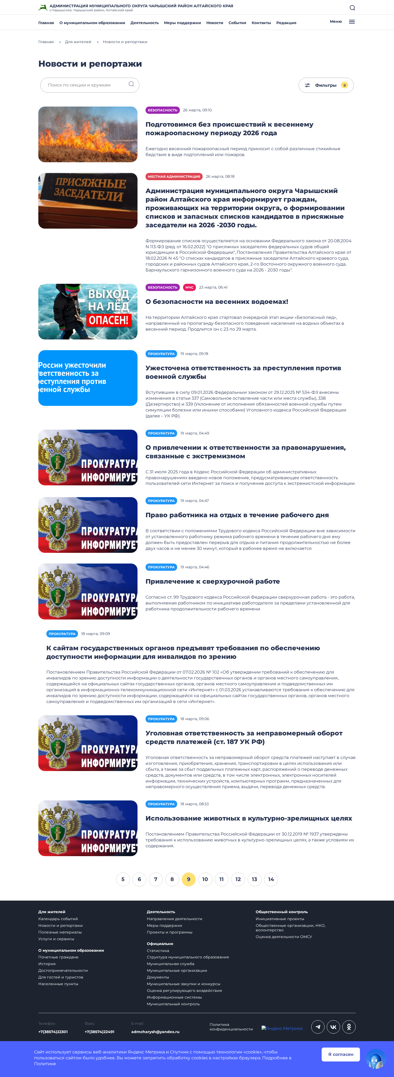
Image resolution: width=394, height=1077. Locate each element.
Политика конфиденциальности (231, 1026)
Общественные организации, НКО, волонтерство (290, 927)
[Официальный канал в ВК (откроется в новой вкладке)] (333, 1027)
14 (271, 879)
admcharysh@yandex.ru (155, 1032)
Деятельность (145, 22)
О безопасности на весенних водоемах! (217, 301)
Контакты (261, 22)
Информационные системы (174, 997)
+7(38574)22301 (53, 1032)
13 (254, 879)
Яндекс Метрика (146, 1052)
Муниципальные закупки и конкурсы (183, 983)
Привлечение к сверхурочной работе (213, 581)
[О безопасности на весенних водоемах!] (87, 311)
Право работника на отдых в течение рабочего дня (237, 515)
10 (205, 879)
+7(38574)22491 (99, 1032)
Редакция (286, 22)
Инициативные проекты (280, 918)
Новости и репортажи (60, 925)
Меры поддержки (182, 22)
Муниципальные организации (177, 970)
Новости (214, 22)
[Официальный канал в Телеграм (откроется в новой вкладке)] (318, 1027)
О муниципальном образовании (92, 22)
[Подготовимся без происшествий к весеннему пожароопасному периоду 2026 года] (87, 134)
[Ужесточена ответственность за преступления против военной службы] (87, 377)
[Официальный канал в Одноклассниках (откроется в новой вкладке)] (349, 1027)
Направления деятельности (174, 918)
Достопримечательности (63, 970)
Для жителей (51, 912)
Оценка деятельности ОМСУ (284, 936)
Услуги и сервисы (56, 938)
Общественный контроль (282, 912)
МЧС (189, 287)
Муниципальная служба (170, 963)
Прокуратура (161, 354)
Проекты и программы (169, 932)
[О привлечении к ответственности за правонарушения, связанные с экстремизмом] (87, 457)
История (46, 963)
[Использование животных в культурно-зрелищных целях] (87, 828)
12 (238, 879)
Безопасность (162, 110)
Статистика (158, 950)
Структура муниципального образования (188, 957)
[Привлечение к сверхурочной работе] (87, 591)
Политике (45, 1063)
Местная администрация (174, 177)
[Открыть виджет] (376, 1059)
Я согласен (341, 1054)
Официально (160, 944)
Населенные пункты (58, 983)
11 (222, 879)
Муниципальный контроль (173, 1004)
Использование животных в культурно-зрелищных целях (249, 818)
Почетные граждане (58, 957)
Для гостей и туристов (60, 977)
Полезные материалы (60, 932)
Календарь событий (58, 918)
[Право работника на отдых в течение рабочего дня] (87, 524)
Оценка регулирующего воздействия (184, 990)
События (237, 22)
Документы (158, 977)
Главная (46, 22)
